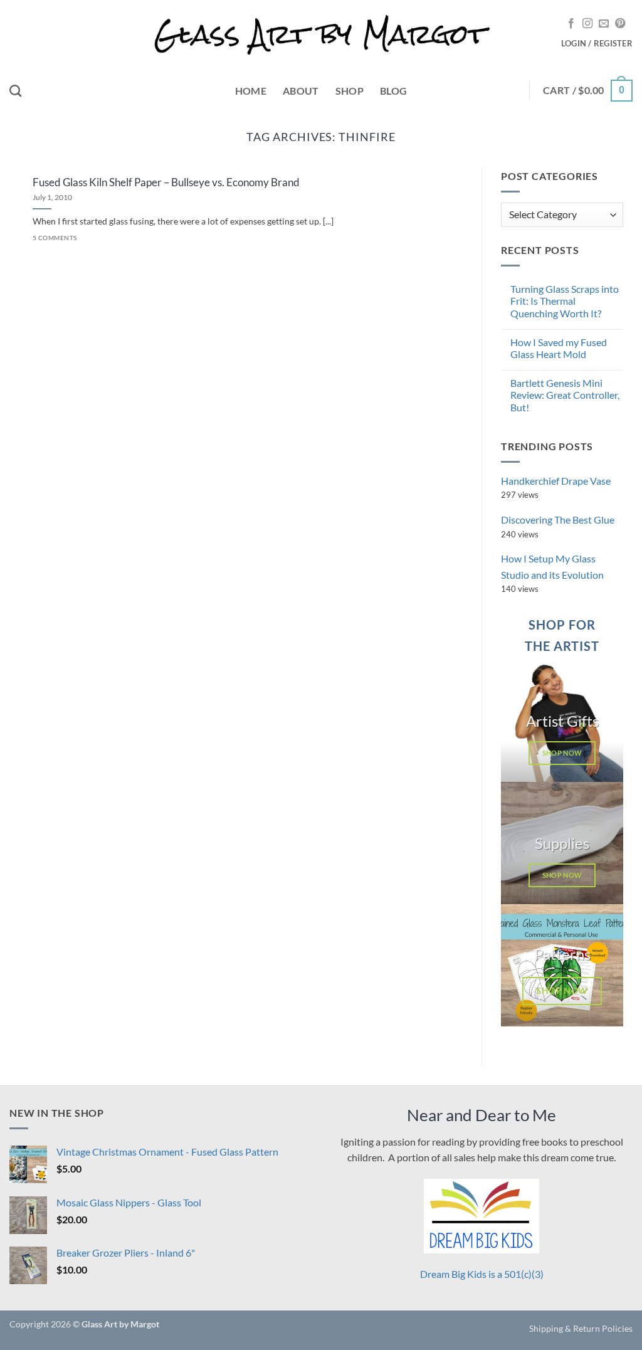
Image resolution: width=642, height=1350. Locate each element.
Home (250, 91)
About (301, 91)
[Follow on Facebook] (571, 23)
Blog (393, 91)
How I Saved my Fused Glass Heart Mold (558, 348)
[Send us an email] (604, 23)
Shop (349, 91)
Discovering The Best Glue (557, 519)
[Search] (15, 90)
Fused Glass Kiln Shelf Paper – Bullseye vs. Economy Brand (166, 182)
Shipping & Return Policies (581, 1328)
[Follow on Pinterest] (620, 23)
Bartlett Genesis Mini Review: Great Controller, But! (564, 395)
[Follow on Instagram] (587, 23)
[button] (597, 43)
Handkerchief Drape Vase (556, 481)
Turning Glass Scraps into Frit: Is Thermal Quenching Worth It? (564, 301)
